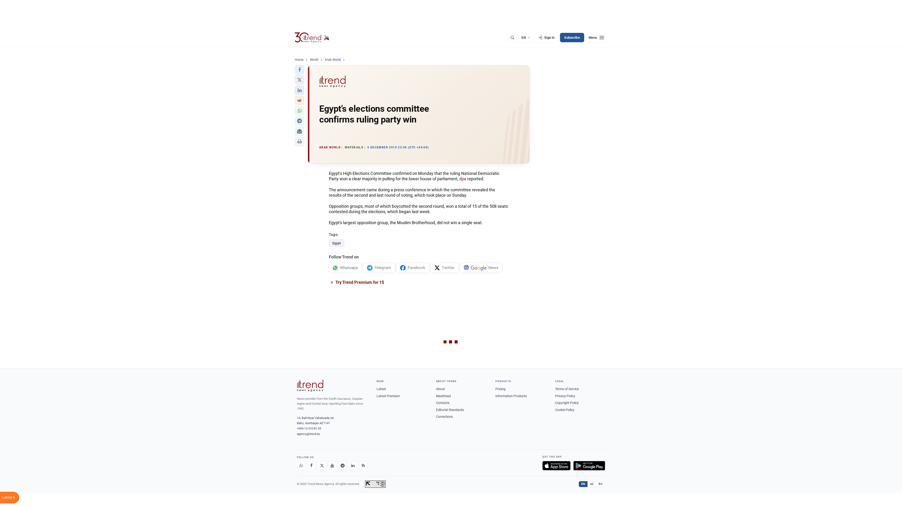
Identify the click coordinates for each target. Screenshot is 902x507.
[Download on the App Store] (556, 465)
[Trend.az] (312, 37)
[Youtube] (332, 465)
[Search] (512, 37)
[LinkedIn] (353, 465)
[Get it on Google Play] (589, 465)
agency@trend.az (308, 434)
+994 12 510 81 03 (309, 428)
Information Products (511, 396)
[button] (299, 69)
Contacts (442, 403)
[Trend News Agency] (310, 386)
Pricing (500, 389)
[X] (322, 465)
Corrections (444, 417)
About (440, 389)
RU (601, 484)
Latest (381, 389)
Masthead (443, 396)
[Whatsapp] (301, 465)
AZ (592, 484)
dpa (462, 178)
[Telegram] (342, 465)
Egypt (336, 243)
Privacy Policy (565, 396)
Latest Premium (388, 396)
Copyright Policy (567, 403)
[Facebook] (311, 465)
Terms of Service (567, 389)
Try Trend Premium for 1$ (359, 282)
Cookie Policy (564, 410)
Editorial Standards (450, 410)
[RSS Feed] (363, 465)
